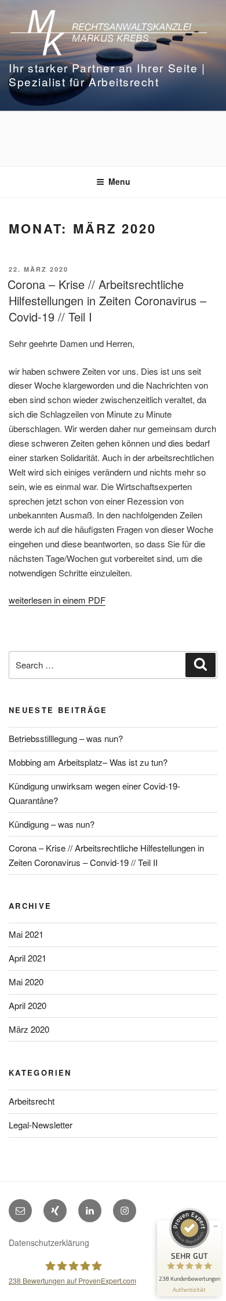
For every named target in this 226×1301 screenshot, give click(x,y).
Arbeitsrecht (31, 1101)
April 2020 (27, 1005)
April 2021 (27, 958)
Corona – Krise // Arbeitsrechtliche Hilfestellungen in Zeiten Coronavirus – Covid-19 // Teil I (107, 300)
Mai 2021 (26, 934)
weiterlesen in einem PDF (57, 600)
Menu (119, 181)
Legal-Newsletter (40, 1125)
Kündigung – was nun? (51, 824)
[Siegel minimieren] (215, 1226)
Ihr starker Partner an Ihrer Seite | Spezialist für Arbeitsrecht (107, 74)
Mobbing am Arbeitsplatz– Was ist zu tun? (88, 762)
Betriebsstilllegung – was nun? (66, 738)
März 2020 (29, 1029)
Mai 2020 (26, 981)
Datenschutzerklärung (49, 1242)
